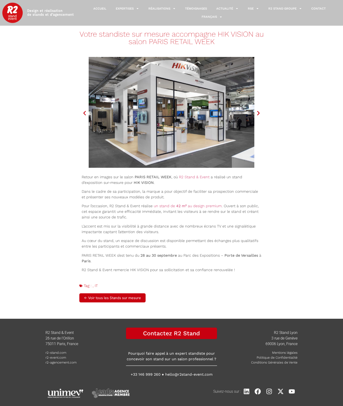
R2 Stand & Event (194, 177)
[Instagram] (269, 391)
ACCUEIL (99, 8)
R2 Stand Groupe (282, 8)
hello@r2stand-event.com (189, 374)
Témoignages (196, 8)
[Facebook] (258, 391)
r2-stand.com (56, 352)
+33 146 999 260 (146, 374)
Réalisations (159, 8)
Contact (318, 8)
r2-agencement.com (61, 362)
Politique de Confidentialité (277, 357)
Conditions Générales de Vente (274, 362)
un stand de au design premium (188, 206)
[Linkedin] (246, 391)
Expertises (125, 8)
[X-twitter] (280, 391)
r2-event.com (56, 357)
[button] (85, 113)
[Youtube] (292, 391)
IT (96, 286)
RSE (251, 8)
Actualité (224, 8)
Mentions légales (285, 352)
